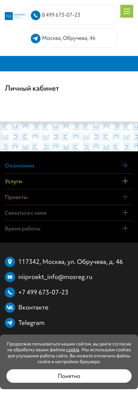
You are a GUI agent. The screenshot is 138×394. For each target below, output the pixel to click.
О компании (19, 165)
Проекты (16, 197)
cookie (72, 350)
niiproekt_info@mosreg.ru (55, 277)
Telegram (31, 322)
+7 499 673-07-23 (43, 292)
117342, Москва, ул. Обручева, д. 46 (70, 261)
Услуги (13, 181)
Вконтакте (33, 307)
